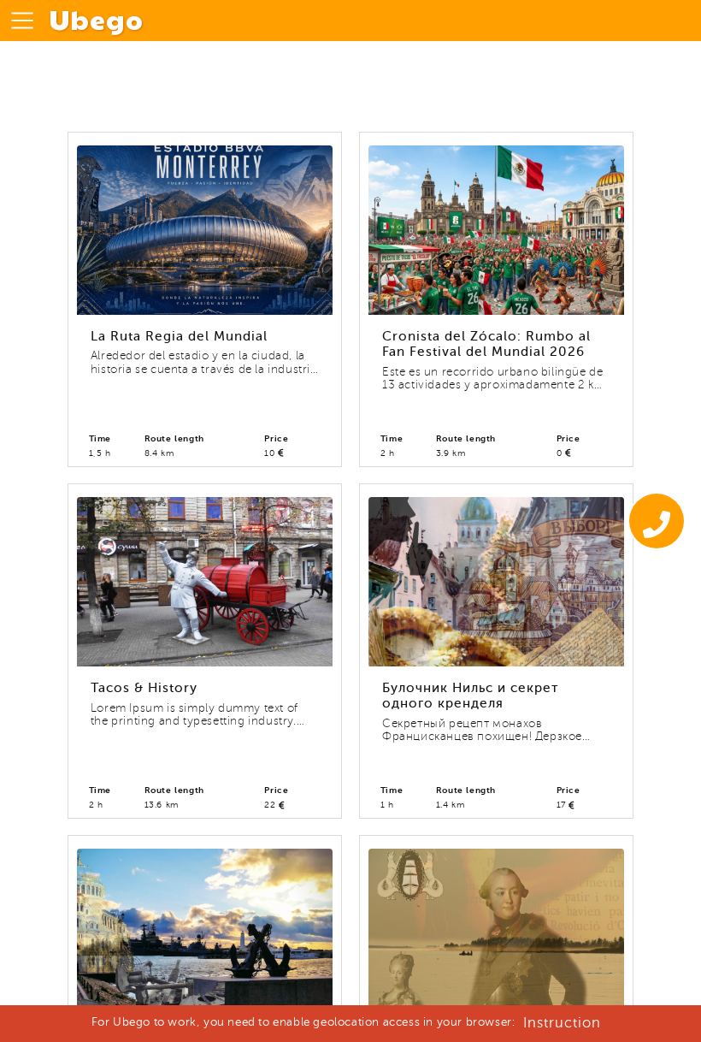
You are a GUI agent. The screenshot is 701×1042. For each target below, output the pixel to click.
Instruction (562, 1023)
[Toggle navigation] (22, 20)
